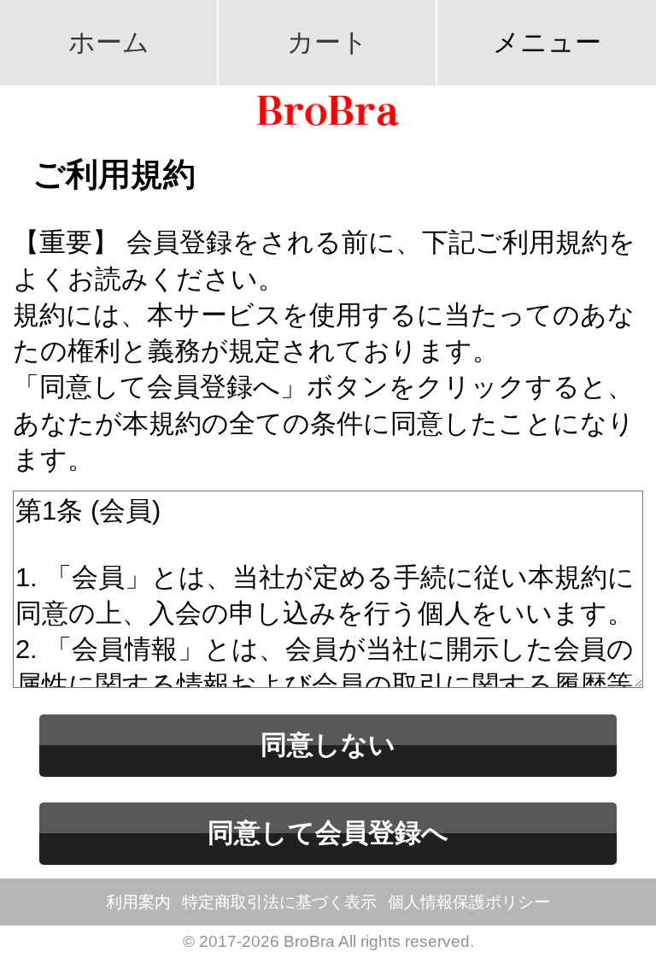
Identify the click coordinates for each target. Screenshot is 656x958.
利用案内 (138, 902)
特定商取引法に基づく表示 (279, 902)
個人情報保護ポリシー (469, 902)
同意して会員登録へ (328, 833)
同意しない (328, 745)
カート (327, 42)
